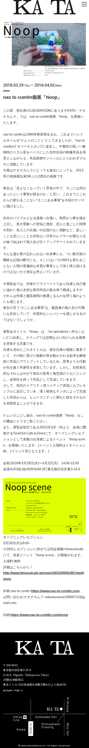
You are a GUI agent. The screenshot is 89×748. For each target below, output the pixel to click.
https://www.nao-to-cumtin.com (55, 591)
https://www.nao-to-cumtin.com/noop (39, 615)
